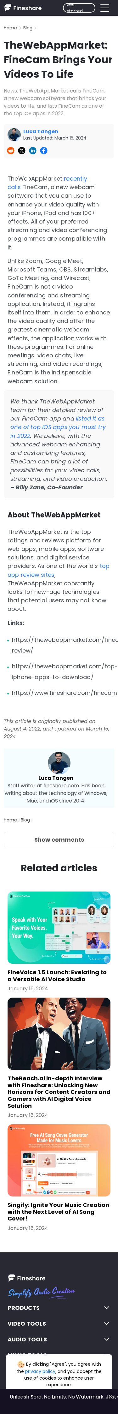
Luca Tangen (55, 778)
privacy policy (40, 1371)
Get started (75, 8)
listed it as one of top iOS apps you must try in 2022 (58, 427)
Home (10, 28)
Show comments (59, 840)
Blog (27, 28)
